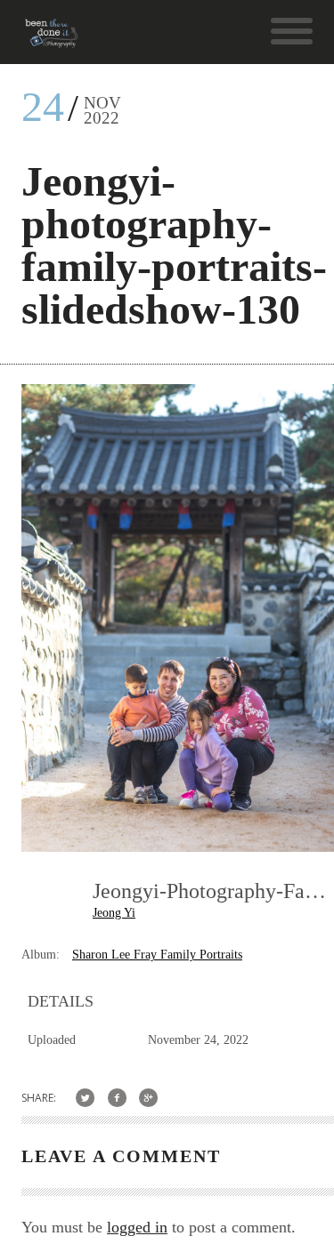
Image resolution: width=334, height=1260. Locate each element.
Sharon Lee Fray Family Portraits (157, 954)
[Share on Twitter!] (85, 1097)
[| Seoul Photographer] (51, 39)
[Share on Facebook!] (117, 1097)
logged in (137, 1227)
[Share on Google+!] (149, 1097)
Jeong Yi (114, 912)
